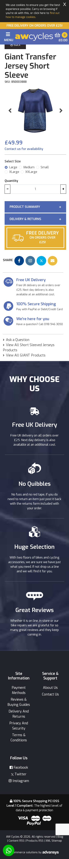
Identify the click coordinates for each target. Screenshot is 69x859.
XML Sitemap (53, 841)
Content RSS (16, 841)
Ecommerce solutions (24, 852)
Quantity (11, 181)
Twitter (20, 774)
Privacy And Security (18, 726)
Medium (28, 167)
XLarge (14, 172)
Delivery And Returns (19, 714)
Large (13, 167)
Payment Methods (19, 690)
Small (45, 167)
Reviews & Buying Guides (18, 702)
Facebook (20, 767)
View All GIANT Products (25, 355)
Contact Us (50, 694)
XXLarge (31, 172)
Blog (60, 837)
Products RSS (34, 841)
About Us (50, 687)
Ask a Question (17, 340)
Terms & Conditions (19, 737)
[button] (9, 110)
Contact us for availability (24, 149)
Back (17, 45)
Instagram (20, 781)
